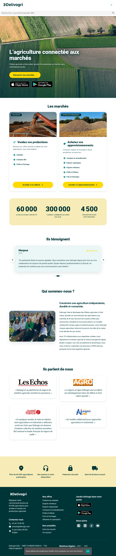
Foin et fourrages (49, 516)
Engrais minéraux (49, 504)
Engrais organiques (50, 507)
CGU (79, 546)
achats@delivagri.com (19, 526)
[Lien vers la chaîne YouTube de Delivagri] (97, 525)
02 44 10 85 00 (16, 523)
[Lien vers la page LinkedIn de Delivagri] (85, 525)
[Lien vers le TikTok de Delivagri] (91, 525)
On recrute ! (47, 532)
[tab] (54, 276)
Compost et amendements (53, 510)
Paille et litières (48, 513)
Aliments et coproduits (51, 519)
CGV (86, 546)
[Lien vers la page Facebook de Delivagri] (78, 525)
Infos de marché (48, 529)
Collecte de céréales (50, 500)
